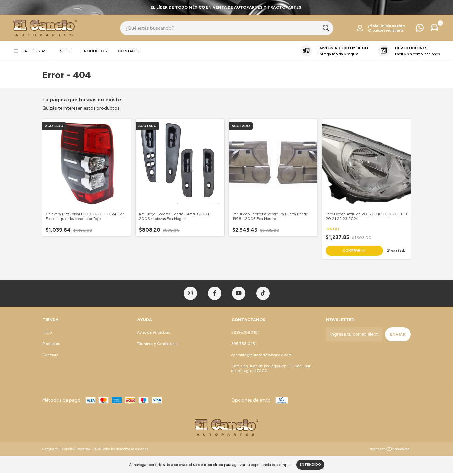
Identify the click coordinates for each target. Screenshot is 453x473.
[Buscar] (325, 28)
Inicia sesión (393, 25)
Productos (94, 51)
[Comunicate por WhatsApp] (420, 29)
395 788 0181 (244, 343)
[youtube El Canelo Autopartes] (238, 293)
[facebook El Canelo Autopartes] (214, 293)
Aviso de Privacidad (154, 332)
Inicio (64, 51)
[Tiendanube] (390, 450)
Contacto (129, 51)
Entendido (310, 464)
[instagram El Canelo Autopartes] (190, 293)
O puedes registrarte (386, 30)
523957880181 (245, 332)
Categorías (34, 51)
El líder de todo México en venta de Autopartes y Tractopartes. (226, 7)
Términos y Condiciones (157, 343)
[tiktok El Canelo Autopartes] (263, 293)
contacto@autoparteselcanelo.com (261, 355)
